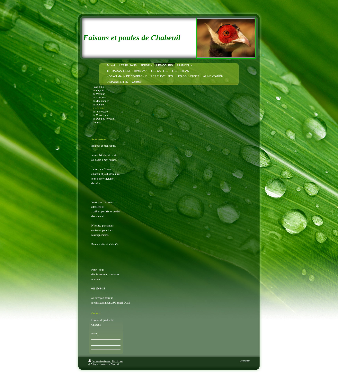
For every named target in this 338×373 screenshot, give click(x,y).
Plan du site (117, 361)
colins (100, 207)
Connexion (245, 361)
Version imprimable (101, 361)
